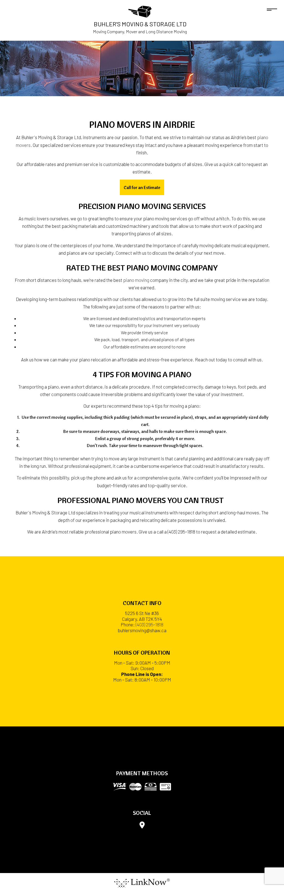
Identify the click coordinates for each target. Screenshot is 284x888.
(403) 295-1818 (149, 624)
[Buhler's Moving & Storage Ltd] (140, 11)
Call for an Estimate (142, 187)
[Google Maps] (142, 826)
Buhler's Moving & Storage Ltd (140, 23)
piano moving (136, 280)
